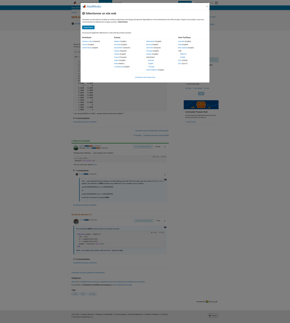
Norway (149, 44)
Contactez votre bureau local (145, 77)
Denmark (117, 44)
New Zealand (182, 48)
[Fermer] (207, 6)
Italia (116, 63)
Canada (85, 44)
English (150, 63)
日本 (179, 60)
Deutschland (118, 48)
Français (151, 67)
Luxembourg (118, 67)
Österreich (149, 48)
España (117, 51)
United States (87, 48)
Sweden (149, 54)
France (116, 57)
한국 (179, 63)
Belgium (117, 41)
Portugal (149, 51)
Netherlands (150, 41)
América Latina (87, 41)
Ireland (116, 60)
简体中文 (183, 54)
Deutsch (151, 60)
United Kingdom (151, 70)
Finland (116, 54)
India (180, 44)
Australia (181, 41)
